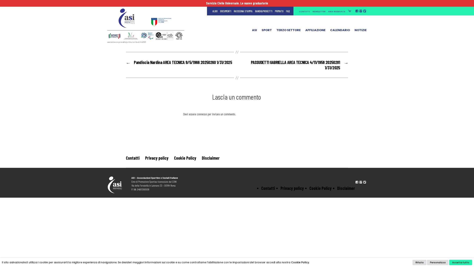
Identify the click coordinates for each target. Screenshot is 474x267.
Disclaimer (211, 158)
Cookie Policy (185, 158)
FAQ (288, 11)
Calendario (340, 30)
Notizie (361, 30)
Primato (279, 11)
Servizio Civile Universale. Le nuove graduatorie (237, 3)
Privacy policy (156, 158)
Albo (215, 11)
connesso (202, 114)
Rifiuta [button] (419, 262)
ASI (254, 30)
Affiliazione (315, 30)
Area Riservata (336, 11)
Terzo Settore (288, 30)
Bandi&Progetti (263, 11)
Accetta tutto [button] (460, 262)
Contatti (304, 11)
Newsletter (319, 11)
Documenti (225, 11)
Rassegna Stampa (243, 11)
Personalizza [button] (437, 262)
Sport (267, 30)
